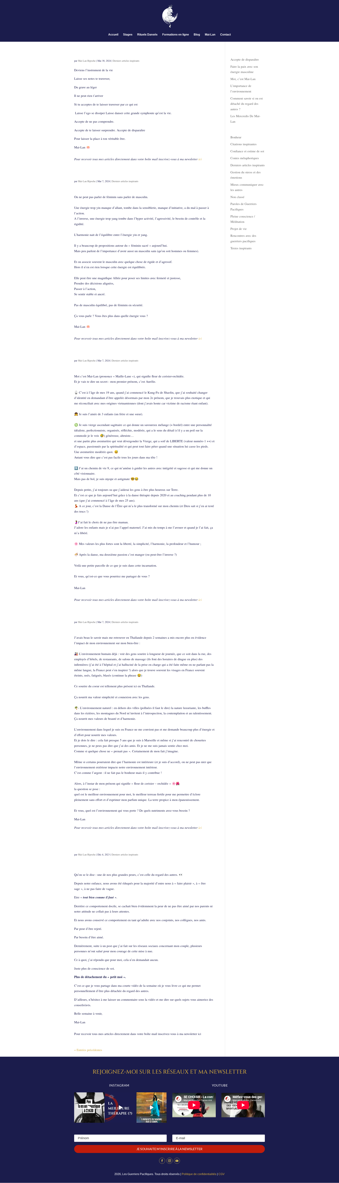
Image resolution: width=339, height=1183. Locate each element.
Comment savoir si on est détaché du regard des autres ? (138, 845)
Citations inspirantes (243, 144)
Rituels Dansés (147, 34)
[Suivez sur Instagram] (169, 1161)
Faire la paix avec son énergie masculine (127, 174)
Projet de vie (238, 228)
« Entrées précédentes (88, 1050)
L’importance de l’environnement (117, 615)
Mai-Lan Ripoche (87, 60)
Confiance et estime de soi (247, 151)
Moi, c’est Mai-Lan (96, 354)
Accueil (113, 34)
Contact (225, 34)
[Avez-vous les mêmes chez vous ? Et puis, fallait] (89, 1107)
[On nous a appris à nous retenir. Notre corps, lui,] (151, 1107)
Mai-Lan (210, 34)
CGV (221, 1174)
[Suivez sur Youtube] (177, 1161)
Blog (197, 34)
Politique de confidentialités (199, 1174)
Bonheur (235, 137)
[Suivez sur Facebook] (162, 1161)
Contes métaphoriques (244, 158)
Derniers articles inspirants (126, 60)
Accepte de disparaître (105, 54)
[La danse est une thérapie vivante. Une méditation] (120, 1107)
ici (200, 159)
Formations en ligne (175, 34)
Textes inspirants (241, 248)
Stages (127, 34)
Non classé (237, 197)
